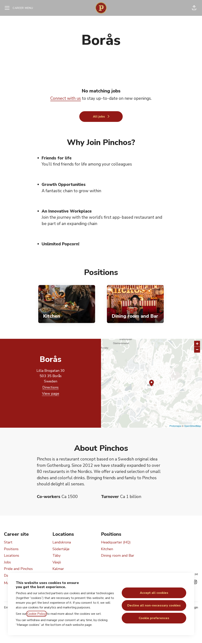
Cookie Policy (36, 614)
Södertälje (60, 549)
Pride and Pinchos (18, 568)
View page (50, 393)
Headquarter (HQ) (116, 542)
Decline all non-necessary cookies (154, 605)
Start (8, 542)
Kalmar (58, 568)
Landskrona (61, 542)
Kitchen (107, 549)
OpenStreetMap (192, 425)
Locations (11, 555)
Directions (50, 387)
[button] (194, 7)
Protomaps (175, 425)
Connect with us (65, 98)
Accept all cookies (154, 593)
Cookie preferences (154, 618)
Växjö (56, 562)
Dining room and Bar (117, 555)
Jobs (7, 562)
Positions (11, 549)
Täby (56, 555)
